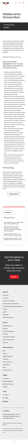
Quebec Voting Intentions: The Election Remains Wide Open (13, 238)
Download (8, 212)
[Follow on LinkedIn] (7, 398)
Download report (13, 194)
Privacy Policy (19, 428)
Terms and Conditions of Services (9, 428)
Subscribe (6, 27)
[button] (20, 3)
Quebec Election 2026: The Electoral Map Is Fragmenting (12, 234)
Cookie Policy (14, 430)
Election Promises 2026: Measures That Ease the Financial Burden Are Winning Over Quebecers (13, 229)
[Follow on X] (3, 398)
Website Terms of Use (7, 430)
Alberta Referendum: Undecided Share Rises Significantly (13, 223)
